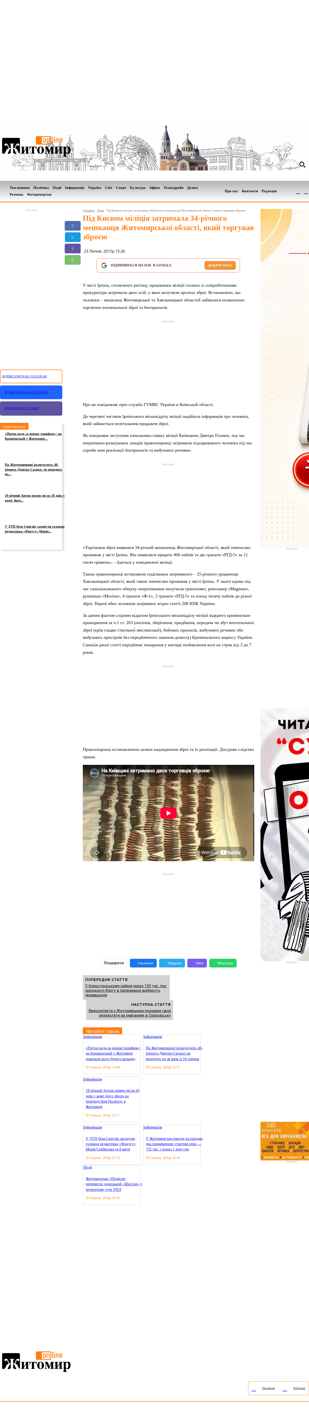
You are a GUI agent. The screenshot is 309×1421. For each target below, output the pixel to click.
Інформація (92, 1037)
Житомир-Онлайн (39, 1412)
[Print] (73, 294)
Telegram (174, 963)
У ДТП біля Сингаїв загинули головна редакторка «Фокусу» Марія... (34, 529)
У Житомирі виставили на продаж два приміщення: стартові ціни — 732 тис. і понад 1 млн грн (174, 1144)
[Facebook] (298, 191)
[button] (302, 164)
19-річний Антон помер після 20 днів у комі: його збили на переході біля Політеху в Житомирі (112, 1098)
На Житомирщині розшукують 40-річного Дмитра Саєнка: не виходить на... (33, 469)
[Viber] (73, 248)
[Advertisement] (31, 286)
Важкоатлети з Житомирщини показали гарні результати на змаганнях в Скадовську (130, 1013)
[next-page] (208, 1037)
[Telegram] (306, 191)
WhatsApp (225, 963)
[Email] (73, 271)
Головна (89, 210)
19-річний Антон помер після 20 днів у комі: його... (35, 498)
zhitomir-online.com (206, 1412)
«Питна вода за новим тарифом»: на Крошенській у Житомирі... (33, 436)
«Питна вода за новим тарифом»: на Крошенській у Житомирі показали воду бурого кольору (113, 1053)
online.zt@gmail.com (266, 1412)
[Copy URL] (73, 282)
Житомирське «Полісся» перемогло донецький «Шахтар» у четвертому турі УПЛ (114, 1184)
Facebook (145, 963)
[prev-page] (204, 1037)
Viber (200, 963)
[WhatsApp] (73, 260)
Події (100, 210)
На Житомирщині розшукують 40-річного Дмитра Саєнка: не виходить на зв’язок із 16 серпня (174, 1053)
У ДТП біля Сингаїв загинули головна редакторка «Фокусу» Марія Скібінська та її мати (111, 1144)
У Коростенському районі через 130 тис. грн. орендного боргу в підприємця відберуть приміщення (126, 990)
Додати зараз (220, 265)
